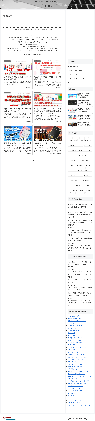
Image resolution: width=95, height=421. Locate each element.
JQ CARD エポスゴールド (75, 316)
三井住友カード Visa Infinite (76, 388)
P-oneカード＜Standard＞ (76, 367)
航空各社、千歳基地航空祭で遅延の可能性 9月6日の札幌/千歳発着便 (80, 206)
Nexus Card (71, 335)
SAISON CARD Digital (74, 330)
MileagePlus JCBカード (75, 338)
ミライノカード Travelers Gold (77, 321)
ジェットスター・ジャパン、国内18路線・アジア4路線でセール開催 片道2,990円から (79, 264)
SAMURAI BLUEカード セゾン (76, 354)
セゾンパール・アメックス (76, 400)
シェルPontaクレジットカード (77, 347)
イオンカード (72, 395)
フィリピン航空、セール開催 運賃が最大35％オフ (80, 281)
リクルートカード (73, 323)
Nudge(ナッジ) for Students (76, 374)
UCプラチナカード (73, 328)
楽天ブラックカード (74, 369)
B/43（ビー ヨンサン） (75, 340)
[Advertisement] (32, 21)
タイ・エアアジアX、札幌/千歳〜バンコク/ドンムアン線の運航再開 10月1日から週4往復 (80, 222)
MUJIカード (71, 333)
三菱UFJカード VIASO (74, 403)
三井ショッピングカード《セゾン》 (78, 371)
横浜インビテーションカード (76, 364)
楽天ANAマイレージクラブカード (78, 383)
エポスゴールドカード (74, 393)
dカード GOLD (72, 350)
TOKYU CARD (72, 345)
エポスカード (72, 362)
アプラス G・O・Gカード (75, 359)
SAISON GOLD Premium (75, 326)
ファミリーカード (73, 352)
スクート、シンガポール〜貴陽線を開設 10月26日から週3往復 (80, 239)
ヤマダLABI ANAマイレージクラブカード (80, 381)
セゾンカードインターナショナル (78, 357)
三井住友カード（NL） (74, 318)
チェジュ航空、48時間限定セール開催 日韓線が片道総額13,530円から (80, 294)
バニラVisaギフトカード (75, 342)
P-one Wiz (71, 398)
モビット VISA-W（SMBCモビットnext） (80, 391)
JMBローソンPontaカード (75, 386)
